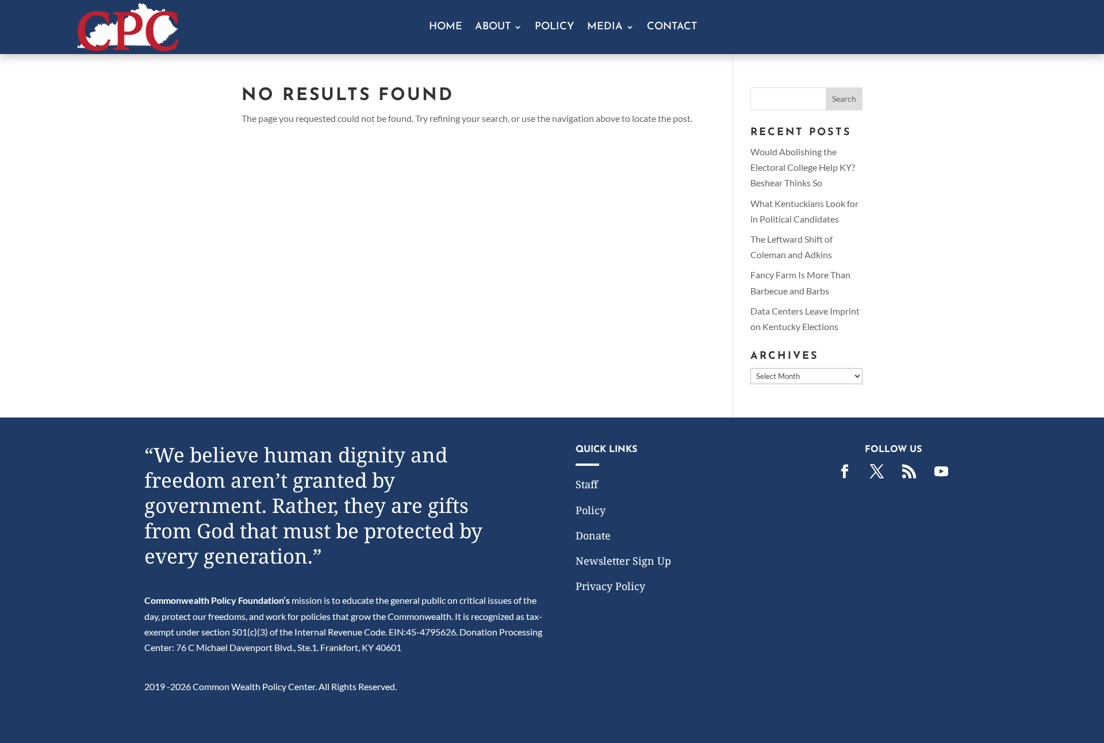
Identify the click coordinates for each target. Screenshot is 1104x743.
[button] (844, 98)
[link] (128, 47)
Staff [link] (587, 484)
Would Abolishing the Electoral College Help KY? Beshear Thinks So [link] (802, 167)
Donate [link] (593, 535)
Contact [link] (672, 27)
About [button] (493, 27)
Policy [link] (554, 27)
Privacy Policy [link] (610, 586)
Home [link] (445, 27)
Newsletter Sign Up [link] (623, 561)
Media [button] (605, 27)
